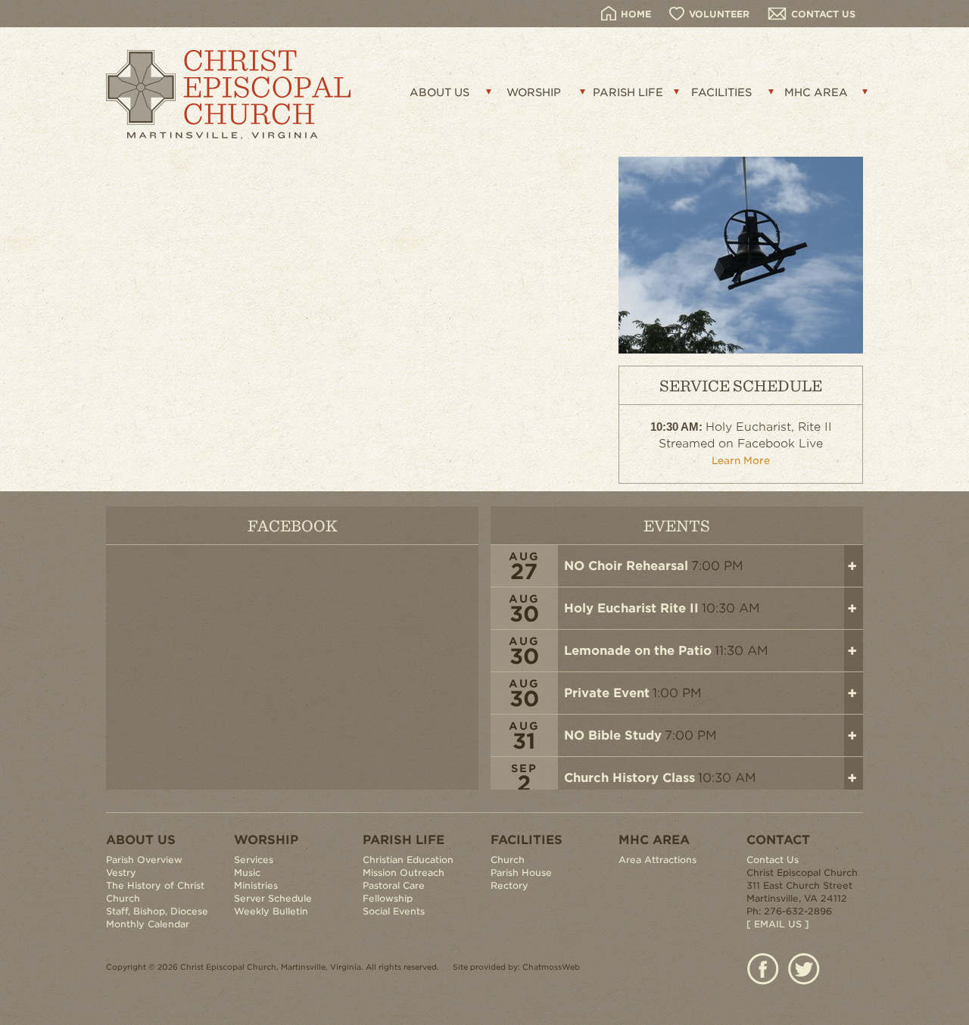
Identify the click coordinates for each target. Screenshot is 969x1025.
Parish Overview (144, 859)
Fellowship (388, 898)
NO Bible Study (613, 735)
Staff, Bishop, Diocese (157, 911)
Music (247, 872)
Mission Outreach (403, 872)
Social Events (394, 911)
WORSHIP (533, 92)
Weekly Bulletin (271, 911)
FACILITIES (721, 92)
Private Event (607, 693)
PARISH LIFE (628, 92)
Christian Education (408, 859)
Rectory (509, 885)
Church (508, 859)
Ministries (256, 885)
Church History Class (629, 778)
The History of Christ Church (155, 892)
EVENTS (676, 525)
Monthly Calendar (147, 924)
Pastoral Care (394, 885)
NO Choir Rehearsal (626, 566)
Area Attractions (657, 859)
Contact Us (772, 859)
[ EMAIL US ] (777, 924)
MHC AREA (816, 92)
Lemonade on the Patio (638, 650)
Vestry (121, 872)
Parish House (521, 872)
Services (253, 859)
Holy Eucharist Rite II (631, 608)
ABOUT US (439, 92)
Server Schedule (273, 898)
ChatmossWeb (551, 966)
